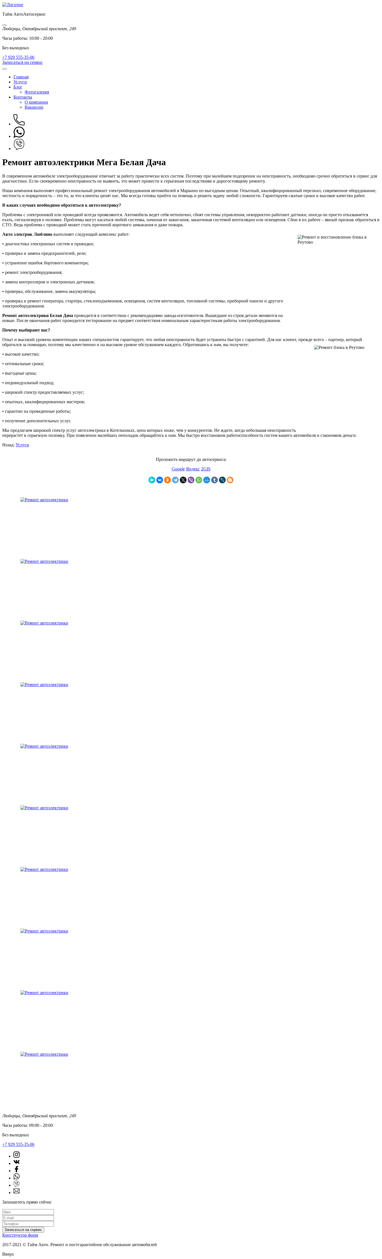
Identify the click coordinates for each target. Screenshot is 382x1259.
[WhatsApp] (198, 480)
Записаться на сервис (22, 62)
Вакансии (34, 107)
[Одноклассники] (167, 480)
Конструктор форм (20, 1235)
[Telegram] (175, 480)
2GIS (206, 469)
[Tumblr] (214, 480)
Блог (17, 87)
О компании (36, 102)
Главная (21, 76)
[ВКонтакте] (159, 480)
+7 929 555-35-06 (18, 57)
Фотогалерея (37, 92)
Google (178, 469)
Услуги (20, 82)
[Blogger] (230, 480)
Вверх (8, 1254)
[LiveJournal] (222, 480)
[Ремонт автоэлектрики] (44, 499)
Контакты (22, 97)
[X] (183, 480)
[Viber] (191, 480)
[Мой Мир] (206, 480)
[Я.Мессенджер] (151, 480)
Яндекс (193, 469)
